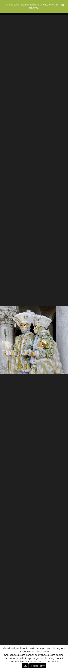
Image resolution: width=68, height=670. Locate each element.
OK (25, 666)
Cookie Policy (38, 666)
